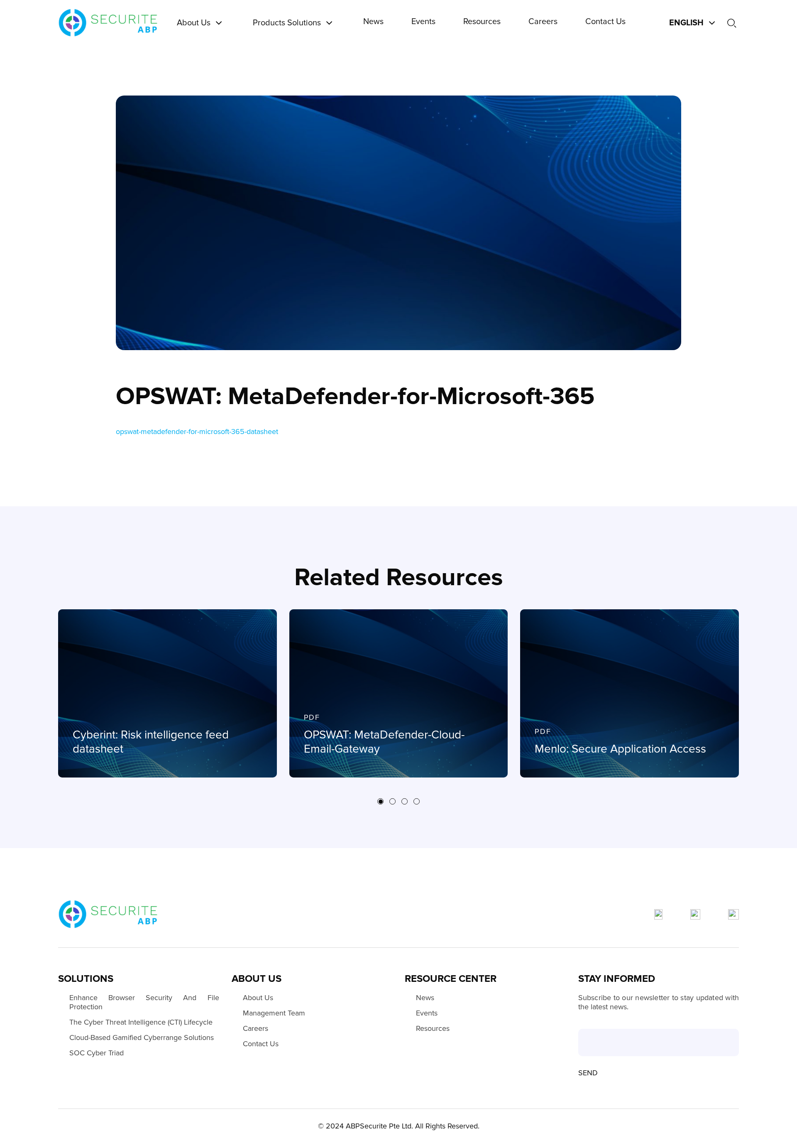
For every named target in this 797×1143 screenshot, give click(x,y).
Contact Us (261, 1043)
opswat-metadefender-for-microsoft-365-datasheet (197, 431)
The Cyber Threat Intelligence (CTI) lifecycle (141, 1022)
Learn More (95, 773)
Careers (255, 1028)
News (425, 997)
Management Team (274, 1013)
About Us (258, 997)
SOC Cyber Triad (96, 1052)
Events (427, 1013)
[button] (380, 801)
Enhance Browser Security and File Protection (144, 1002)
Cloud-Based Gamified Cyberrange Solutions (141, 1037)
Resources (433, 1028)
